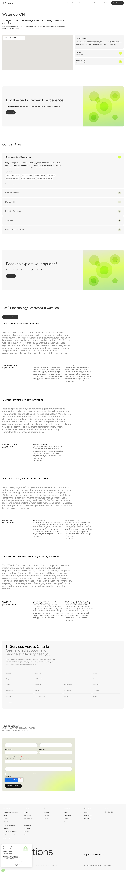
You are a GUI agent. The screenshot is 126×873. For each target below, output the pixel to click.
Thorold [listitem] (66, 696)
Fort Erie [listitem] (66, 673)
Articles (66, 812)
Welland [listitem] (95, 696)
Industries (67, 3)
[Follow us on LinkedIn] (106, 812)
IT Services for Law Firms (10, 835)
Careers (99, 3)
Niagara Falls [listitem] (38, 685)
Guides (66, 818)
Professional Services (9, 825)
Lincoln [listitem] (95, 679)
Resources (82, 3)
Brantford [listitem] (8, 673)
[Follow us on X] (112, 812)
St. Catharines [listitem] (67, 690)
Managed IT (7, 818)
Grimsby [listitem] (95, 673)
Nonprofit (26, 831)
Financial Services (28, 818)
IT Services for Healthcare (10, 831)
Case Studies (67, 815)
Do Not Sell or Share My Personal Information (47, 865)
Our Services (58, 3)
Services (46, 812)
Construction (27, 822)
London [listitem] (8, 685)
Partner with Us (91, 3)
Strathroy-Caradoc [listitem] (40, 696)
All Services (7, 838)
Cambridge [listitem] (38, 673)
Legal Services (27, 815)
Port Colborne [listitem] (9, 690)
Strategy (6, 828)
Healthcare (26, 812)
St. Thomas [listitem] (96, 690)
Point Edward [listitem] (96, 685)
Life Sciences (27, 825)
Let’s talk (9, 112)
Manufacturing (27, 828)
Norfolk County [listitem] (68, 685)
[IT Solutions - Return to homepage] (8, 3)
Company (74, 3)
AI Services (7, 822)
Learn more (8, 184)
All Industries (27, 835)
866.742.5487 (87, 818)
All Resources (67, 822)
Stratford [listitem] (8, 696)
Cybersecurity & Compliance (11, 812)
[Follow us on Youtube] (109, 812)
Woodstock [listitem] (9, 702)
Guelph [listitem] (8, 679)
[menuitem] (59, 3)
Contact (106, 3)
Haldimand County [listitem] (39, 679)
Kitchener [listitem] (66, 679)
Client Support (116, 3)
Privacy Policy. (8, 776)
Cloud (5, 815)
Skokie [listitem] (37, 690)
